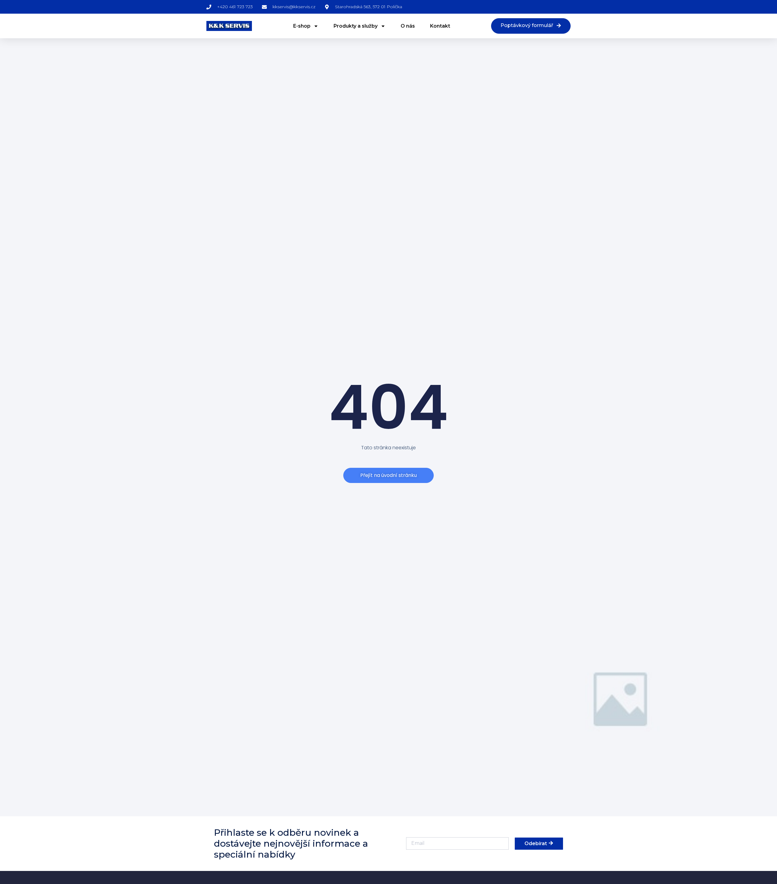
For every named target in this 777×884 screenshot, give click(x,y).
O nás (408, 26)
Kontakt (440, 26)
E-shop (301, 26)
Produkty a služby (356, 26)
